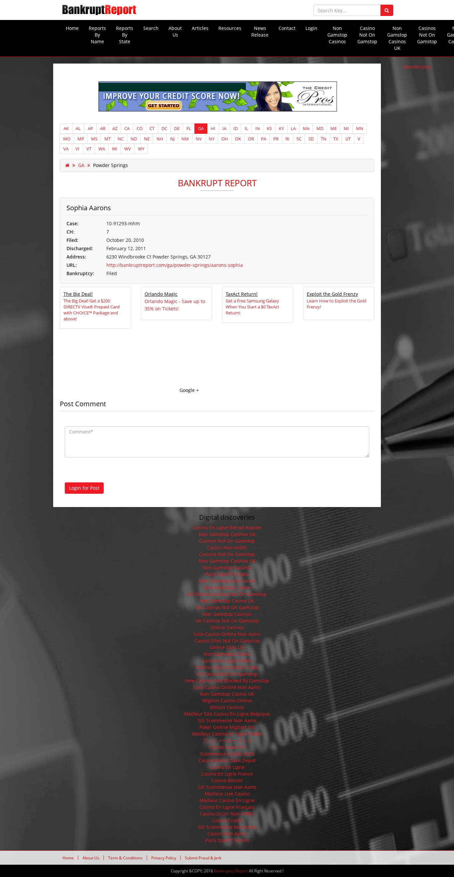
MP (80, 139)
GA (201, 128)
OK (238, 139)
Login (311, 28)
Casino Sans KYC (227, 747)
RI (287, 139)
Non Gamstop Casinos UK (397, 38)
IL (246, 128)
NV (199, 139)
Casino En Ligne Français (227, 807)
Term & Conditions (125, 858)
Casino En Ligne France (227, 774)
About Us (175, 31)
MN (359, 128)
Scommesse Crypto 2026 (227, 754)
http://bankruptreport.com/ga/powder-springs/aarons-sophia (174, 265)
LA (293, 128)
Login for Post (84, 488)
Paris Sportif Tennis (227, 840)
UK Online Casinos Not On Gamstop (227, 594)
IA (224, 128)
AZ (114, 128)
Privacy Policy (163, 858)
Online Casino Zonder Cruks (227, 667)
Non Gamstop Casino (227, 587)
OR (251, 139)
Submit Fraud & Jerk (203, 858)
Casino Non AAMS (227, 547)
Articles (200, 28)
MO (66, 139)
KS (269, 128)
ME (333, 128)
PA (263, 139)
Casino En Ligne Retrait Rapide (227, 527)
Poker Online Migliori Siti (227, 727)
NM (185, 139)
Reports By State (124, 35)
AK (66, 128)
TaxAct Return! (242, 294)
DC (164, 128)
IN (257, 128)
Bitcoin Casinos (227, 707)
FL (188, 128)
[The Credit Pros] (217, 96)
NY (211, 139)
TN (323, 139)
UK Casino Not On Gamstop (227, 674)
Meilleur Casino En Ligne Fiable (227, 734)
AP (90, 128)
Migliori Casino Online (227, 700)
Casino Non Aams (227, 833)
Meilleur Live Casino (227, 793)
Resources (229, 28)
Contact (287, 28)
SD (311, 139)
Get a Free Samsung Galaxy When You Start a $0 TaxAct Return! (252, 307)
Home (72, 28)
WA (101, 149)
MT (107, 139)
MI (346, 128)
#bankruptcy (417, 67)
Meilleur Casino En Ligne (227, 800)
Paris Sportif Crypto (227, 574)
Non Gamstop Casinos (337, 35)
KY (281, 128)
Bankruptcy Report (231, 871)
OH (224, 139)
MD (319, 128)
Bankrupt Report (217, 183)
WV (127, 149)
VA (65, 149)
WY (141, 149)
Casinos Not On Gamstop (427, 35)
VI (77, 149)
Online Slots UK (227, 647)
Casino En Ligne (227, 767)
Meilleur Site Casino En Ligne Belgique (227, 714)
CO (140, 128)
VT (88, 149)
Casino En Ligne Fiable (227, 660)
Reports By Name (97, 35)
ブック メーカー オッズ (227, 740)
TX (335, 139)
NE (147, 139)
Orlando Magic (161, 294)
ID (235, 128)
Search (151, 28)
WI (114, 149)
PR (276, 139)
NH (160, 139)
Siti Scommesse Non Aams (227, 720)
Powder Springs (110, 165)
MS (94, 139)
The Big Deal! (78, 294)
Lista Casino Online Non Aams (227, 634)
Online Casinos (227, 627)
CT (152, 128)
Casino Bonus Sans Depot (227, 760)
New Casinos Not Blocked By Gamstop (227, 680)
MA (306, 128)
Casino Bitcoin (227, 780)
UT (348, 139)
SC (298, 139)
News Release (260, 31)
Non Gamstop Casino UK (227, 601)
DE (176, 128)
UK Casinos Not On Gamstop (227, 607)
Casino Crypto (227, 820)
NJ (172, 139)
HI (213, 128)
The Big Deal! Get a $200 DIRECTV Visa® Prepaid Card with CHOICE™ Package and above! (91, 310)
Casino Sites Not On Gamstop (227, 640)
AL (78, 128)
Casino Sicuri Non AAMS (227, 813)
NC (121, 139)
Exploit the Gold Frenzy (332, 294)
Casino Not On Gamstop (367, 35)
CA (127, 128)
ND (134, 139)
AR (102, 128)
